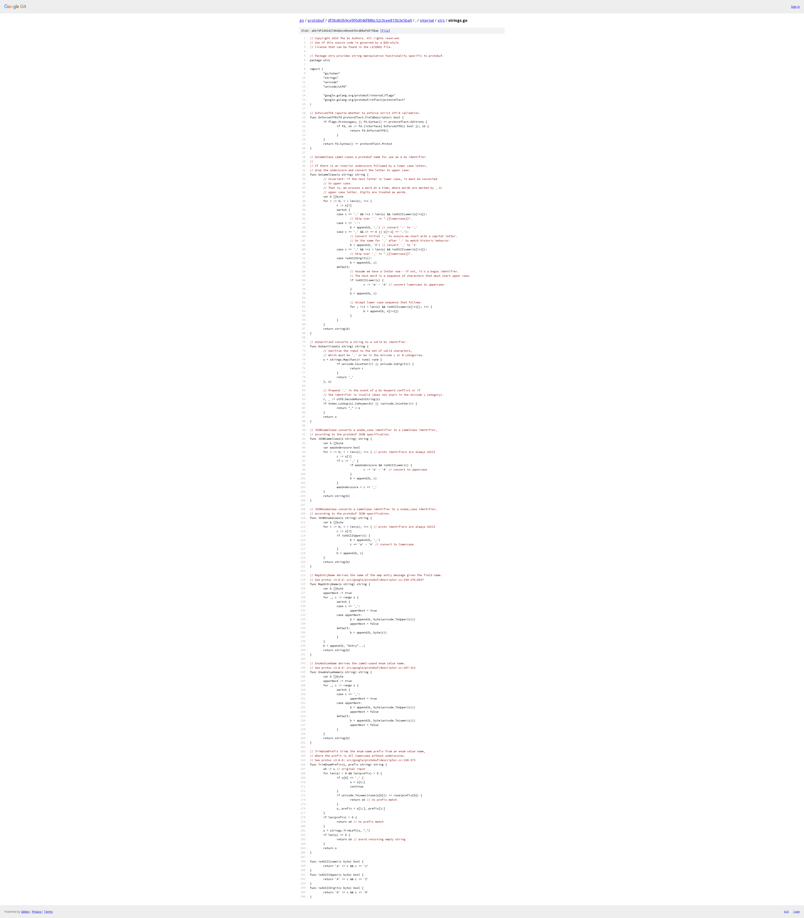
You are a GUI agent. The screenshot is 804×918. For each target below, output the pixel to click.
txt (786, 911)
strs (441, 20)
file (385, 30)
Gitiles (25, 912)
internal (427, 20)
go (301, 20)
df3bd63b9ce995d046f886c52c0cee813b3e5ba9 (370, 20)
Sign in (795, 7)
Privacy (36, 912)
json (796, 911)
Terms (48, 912)
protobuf (316, 20)
